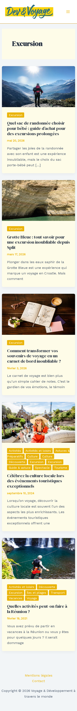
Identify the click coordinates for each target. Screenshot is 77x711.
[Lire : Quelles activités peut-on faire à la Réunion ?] (38, 558)
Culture (32, 456)
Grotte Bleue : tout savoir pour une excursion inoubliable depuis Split (38, 242)
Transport (58, 592)
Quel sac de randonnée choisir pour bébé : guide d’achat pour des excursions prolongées (36, 128)
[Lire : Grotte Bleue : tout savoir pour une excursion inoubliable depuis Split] (38, 200)
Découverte (17, 462)
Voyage (32, 598)
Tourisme (60, 467)
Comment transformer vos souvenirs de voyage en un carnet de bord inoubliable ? (34, 356)
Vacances (15, 598)
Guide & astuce (20, 467)
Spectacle (42, 467)
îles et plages (36, 592)
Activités (15, 450)
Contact (38, 681)
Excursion (15, 115)
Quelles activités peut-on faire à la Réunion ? (37, 608)
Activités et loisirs (38, 450)
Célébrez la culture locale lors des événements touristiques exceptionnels (35, 481)
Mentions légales (38, 675)
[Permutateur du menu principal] (68, 11)
